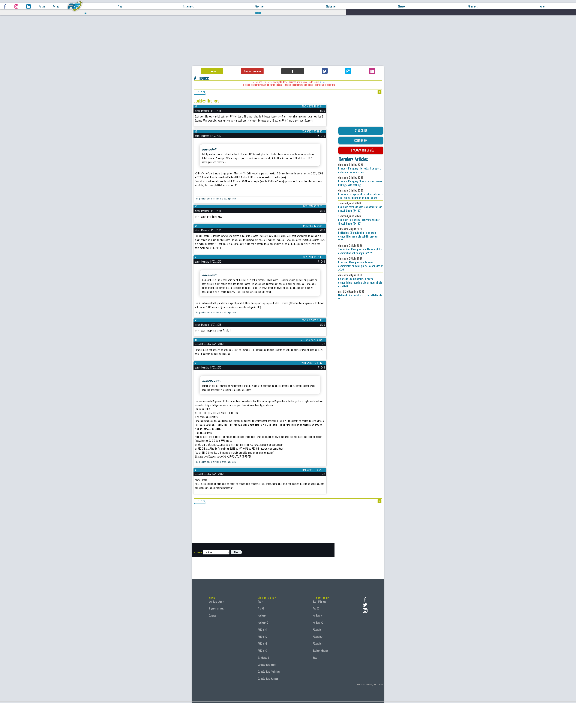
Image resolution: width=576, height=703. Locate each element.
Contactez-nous (252, 71)
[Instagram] (348, 71)
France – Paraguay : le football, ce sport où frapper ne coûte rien (359, 168)
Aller (236, 552)
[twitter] (365, 604)
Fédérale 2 (262, 636)
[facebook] (365, 599)
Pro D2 (261, 608)
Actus (56, 6)
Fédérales (259, 6)
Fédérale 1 (262, 629)
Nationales (188, 6)
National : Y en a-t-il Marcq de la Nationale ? (360, 295)
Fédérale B (262, 643)
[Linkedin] (372, 71)
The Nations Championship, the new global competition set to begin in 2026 (360, 249)
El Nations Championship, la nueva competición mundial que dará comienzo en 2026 (360, 264)
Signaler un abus (216, 608)
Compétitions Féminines (269, 671)
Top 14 (261, 601)
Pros (119, 6)
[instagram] (365, 610)
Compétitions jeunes (267, 664)
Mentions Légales (217, 601)
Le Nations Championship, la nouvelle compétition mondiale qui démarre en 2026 (358, 234)
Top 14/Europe (319, 601)
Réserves (402, 6)
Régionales (331, 6)
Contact (212, 615)
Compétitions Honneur (268, 678)
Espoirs (316, 657)
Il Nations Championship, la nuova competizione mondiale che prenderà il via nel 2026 (360, 280)
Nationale (262, 615)
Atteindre (198, 552)
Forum (42, 6)
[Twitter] (325, 71)
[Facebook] (292, 71)
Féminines (473, 6)
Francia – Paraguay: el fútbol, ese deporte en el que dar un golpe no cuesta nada (360, 194)
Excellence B (263, 657)
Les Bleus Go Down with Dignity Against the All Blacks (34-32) (359, 220)
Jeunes (542, 6)
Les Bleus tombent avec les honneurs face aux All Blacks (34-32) (360, 207)
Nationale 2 (263, 622)
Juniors (200, 92)
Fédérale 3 (262, 650)
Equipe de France (320, 650)
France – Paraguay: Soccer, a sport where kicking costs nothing (360, 181)
